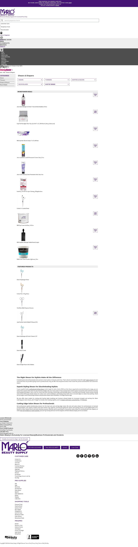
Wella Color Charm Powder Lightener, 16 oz (27, 259)
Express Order (18, 508)
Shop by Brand (18, 506)
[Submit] (2, 20)
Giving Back (18, 534)
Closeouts (5, 43)
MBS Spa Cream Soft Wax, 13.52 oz (25, 225)
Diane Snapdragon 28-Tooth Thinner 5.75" (27, 336)
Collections (17, 499)
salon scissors (90, 380)
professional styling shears (36, 389)
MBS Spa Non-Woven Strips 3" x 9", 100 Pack (27, 140)
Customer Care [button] (5, 23)
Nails (16, 485)
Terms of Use (28, 543)
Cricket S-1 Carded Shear (23, 208)
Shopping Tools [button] (5, 27)
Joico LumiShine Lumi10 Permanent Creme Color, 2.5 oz (30, 157)
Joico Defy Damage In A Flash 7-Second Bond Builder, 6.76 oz (32, 106)
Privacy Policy (35, 543)
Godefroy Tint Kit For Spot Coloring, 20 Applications (29, 191)
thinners (84, 400)
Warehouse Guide (19, 514)
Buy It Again (18, 509)
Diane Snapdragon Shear (23, 279)
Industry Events (19, 527)
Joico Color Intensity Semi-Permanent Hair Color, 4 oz (30, 174)
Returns (17, 473)
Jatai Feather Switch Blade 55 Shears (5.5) (27, 322)
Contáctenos (18, 461)
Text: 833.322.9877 (51, 447)
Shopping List (18, 511)
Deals (2, 46)
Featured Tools (18, 504)
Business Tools (18, 525)
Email (65, 447)
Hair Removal (18, 488)
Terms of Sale (41, 543)
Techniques (18, 529)
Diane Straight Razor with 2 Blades (25, 364)
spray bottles (75, 400)
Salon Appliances (19, 493)
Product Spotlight (19, 530)
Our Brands (18, 474)
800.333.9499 (5, 30)
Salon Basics (18, 490)
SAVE (69, 3)
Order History (18, 516)
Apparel (17, 492)
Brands (3, 45)
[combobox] (49, 20)
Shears (2, 78)
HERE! (57, 5)
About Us (17, 464)
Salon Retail (18, 532)
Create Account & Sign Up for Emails (15, 439)
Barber (16, 495)
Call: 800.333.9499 (34, 447)
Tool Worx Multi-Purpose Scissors (25, 308)
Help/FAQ (17, 469)
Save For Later (18, 513)
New (2, 41)
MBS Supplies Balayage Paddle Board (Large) (28, 242)
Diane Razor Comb (21, 350)
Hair (16, 483)
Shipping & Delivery (19, 471)
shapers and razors (66, 400)
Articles (17, 523)
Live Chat (74, 447)
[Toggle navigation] (1, 49)
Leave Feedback (19, 467)
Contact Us (18, 459)
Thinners (2, 80)
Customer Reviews (19, 466)
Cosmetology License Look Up (22, 476)
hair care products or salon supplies (29, 410)
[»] (4, 68)
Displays (4, 64)
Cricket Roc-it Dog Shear (23, 293)
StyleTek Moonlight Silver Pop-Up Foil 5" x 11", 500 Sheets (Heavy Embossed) (36, 123)
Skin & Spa (17, 487)
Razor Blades (3, 84)
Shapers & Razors (5, 82)
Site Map (17, 478)
